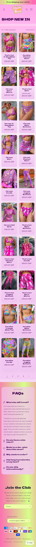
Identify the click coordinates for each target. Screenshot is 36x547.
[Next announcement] (32, 2)
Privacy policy (8, 542)
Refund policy (27, 539)
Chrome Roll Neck (9, 226)
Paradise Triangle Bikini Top (9, 328)
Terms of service (18, 542)
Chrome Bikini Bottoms (27, 125)
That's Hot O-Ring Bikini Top (9, 56)
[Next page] (29, 376)
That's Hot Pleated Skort (9, 260)
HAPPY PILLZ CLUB (15, 538)
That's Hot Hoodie (27, 259)
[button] (4, 9)
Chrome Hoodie (9, 192)
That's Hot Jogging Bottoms (9, 294)
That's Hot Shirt (27, 89)
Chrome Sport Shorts (9, 90)
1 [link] (7, 376)
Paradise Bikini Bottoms (27, 328)
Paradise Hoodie (9, 361)
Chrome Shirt (9, 158)
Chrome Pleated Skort (26, 159)
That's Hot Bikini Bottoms (27, 226)
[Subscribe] (30, 506)
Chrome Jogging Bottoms (27, 192)
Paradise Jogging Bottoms (27, 362)
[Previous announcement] (4, 2)
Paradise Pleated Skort (27, 56)
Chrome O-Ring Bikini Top (9, 125)
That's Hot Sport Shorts (27, 294)
